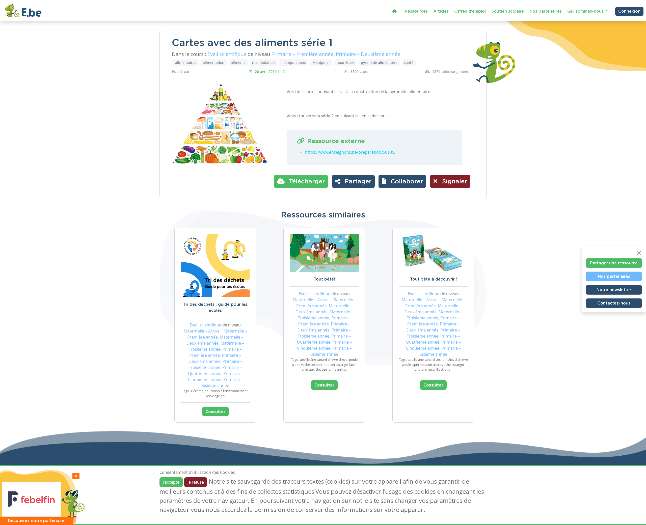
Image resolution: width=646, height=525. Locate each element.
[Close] (639, 253)
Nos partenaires (545, 11)
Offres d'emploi (470, 11)
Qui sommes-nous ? (587, 11)
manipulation (263, 62)
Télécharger (306, 182)
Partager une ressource (614, 263)
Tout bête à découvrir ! (433, 279)
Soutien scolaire (507, 11)
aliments (238, 62)
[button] (402, 181)
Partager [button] (357, 182)
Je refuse (195, 482)
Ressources (416, 11)
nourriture (345, 62)
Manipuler (321, 62)
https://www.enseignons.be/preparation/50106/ (350, 152)
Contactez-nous (613, 303)
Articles (441, 11)
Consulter (215, 411)
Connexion (629, 11)
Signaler (453, 182)
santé (408, 62)
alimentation (213, 62)
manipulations (293, 62)
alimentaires (185, 62)
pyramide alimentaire (379, 62)
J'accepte (171, 482)
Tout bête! (324, 279)
